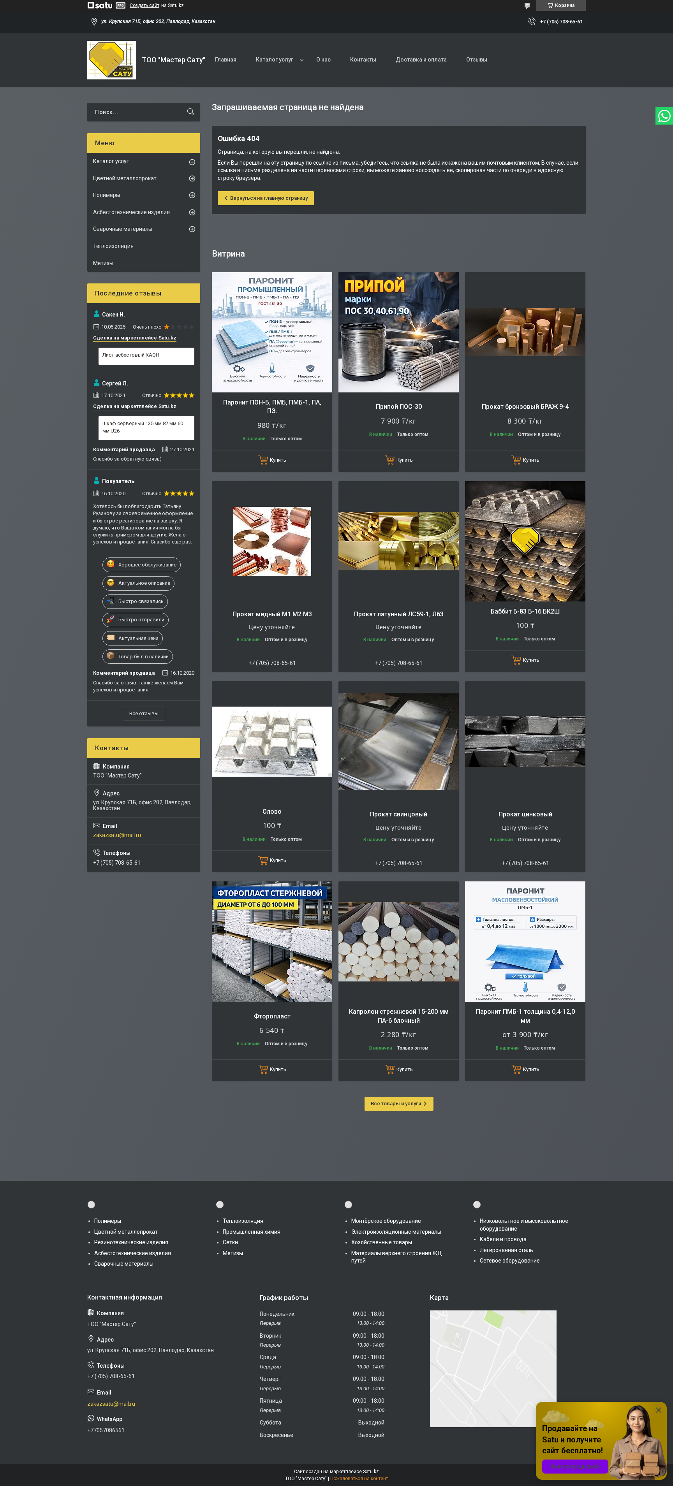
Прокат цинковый (525, 814)
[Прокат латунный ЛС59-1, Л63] (398, 541)
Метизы (103, 263)
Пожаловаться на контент (359, 1478)
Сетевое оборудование (510, 1260)
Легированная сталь (506, 1250)
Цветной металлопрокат (125, 178)
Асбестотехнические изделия (131, 212)
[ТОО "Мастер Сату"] (111, 60)
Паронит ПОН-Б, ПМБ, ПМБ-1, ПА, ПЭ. (272, 407)
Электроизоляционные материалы (396, 1232)
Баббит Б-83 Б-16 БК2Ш (525, 611)
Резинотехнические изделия (131, 1242)
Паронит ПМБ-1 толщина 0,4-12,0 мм (525, 1016)
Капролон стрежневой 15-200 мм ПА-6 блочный (399, 1016)
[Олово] (272, 741)
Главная (225, 59)
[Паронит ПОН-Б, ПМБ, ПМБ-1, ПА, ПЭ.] (272, 332)
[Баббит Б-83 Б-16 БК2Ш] (525, 541)
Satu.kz (371, 1471)
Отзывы (476, 59)
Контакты (363, 59)
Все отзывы (144, 713)
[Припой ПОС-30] (398, 332)
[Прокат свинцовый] (398, 741)
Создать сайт (144, 5)
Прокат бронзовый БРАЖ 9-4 (525, 406)
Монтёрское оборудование (386, 1221)
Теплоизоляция (113, 246)
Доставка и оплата (421, 59)
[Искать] (190, 112)
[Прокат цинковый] (525, 741)
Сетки (230, 1242)
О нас (323, 59)
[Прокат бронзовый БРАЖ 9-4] (525, 332)
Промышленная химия (251, 1232)
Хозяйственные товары (381, 1242)
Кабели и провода (503, 1239)
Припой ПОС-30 (399, 406)
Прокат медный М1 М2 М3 (272, 614)
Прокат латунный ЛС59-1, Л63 (399, 614)
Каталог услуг (274, 59)
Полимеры (106, 195)
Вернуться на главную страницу (269, 198)
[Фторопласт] (272, 941)
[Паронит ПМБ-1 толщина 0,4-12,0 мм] (525, 941)
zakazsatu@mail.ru (117, 835)
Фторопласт (272, 1016)
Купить (278, 460)
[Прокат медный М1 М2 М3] (272, 541)
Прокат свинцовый (398, 814)
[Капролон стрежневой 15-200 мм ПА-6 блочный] (398, 941)
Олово (272, 811)
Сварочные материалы (122, 229)
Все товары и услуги (396, 1103)
